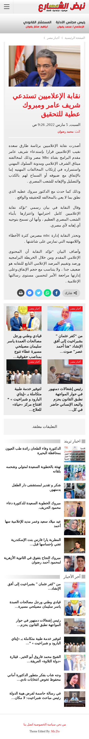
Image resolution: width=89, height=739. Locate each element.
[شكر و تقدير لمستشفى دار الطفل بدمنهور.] (74, 491)
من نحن (61, 724)
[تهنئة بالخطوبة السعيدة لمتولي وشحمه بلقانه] (74, 473)
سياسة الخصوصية (45, 724)
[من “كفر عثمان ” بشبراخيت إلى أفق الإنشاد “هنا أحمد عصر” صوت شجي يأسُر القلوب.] (65, 318)
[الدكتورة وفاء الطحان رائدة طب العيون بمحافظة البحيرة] (74, 454)
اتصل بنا (28, 724)
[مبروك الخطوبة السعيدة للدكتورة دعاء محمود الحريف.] (74, 509)
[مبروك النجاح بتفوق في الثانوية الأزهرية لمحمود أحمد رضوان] (74, 564)
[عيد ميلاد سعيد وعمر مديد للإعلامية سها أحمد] (74, 527)
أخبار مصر (75, 308)
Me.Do (55, 731)
